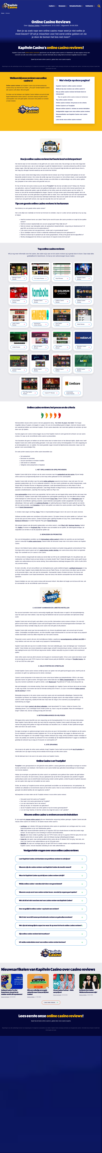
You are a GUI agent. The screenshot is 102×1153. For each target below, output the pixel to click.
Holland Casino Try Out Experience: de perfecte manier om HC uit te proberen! (11, 992)
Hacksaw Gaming (74, 525)
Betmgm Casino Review (16, 278)
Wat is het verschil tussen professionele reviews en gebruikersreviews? (45, 917)
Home (2, 13)
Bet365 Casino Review (81, 370)
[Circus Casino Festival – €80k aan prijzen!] (64, 981)
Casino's (52, 6)
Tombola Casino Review (38, 301)
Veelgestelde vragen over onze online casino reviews (73, 111)
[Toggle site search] (99, 6)
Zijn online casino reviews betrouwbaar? (34, 934)
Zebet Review (80, 324)
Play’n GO (64, 525)
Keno (38, 512)
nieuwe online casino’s (33, 819)
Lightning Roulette (42, 503)
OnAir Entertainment (26, 507)
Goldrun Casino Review (60, 301)
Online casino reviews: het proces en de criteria (71, 103)
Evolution (36, 505)
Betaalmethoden (75, 6)
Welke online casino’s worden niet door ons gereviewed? (40, 884)
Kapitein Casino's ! (69, 86)
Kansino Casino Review (81, 278)
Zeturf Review (59, 278)
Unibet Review (16, 347)
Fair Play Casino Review (27, 392)
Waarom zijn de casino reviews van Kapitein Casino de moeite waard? (45, 867)
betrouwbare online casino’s (50, 539)
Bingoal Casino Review (60, 370)
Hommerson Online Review (38, 324)
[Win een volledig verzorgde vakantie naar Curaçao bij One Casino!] (38, 981)
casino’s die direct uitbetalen (38, 706)
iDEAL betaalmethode (67, 679)
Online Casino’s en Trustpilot (65, 105)
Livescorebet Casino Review (70, 392)
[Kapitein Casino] (9, 6)
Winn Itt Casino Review (38, 347)
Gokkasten (89, 6)
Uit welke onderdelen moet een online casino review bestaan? (42, 942)
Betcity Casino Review (38, 370)
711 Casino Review (39, 278)
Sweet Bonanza (52, 520)
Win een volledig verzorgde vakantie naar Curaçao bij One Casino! (38, 992)
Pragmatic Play (36, 527)
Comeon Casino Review (16, 370)
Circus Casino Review (16, 301)
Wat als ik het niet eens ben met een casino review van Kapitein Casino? (45, 900)
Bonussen (62, 6)
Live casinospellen (21, 494)
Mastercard (52, 682)
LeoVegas (24, 826)
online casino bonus (34, 541)
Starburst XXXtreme (21, 520)
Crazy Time (53, 498)
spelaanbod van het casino (66, 474)
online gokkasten (48, 481)
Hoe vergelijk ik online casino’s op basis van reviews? (39, 909)
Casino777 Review (50, 393)
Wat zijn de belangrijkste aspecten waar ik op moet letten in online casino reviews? (50, 925)
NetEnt (20, 527)
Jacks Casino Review (15, 324)
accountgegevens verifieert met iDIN (72, 639)
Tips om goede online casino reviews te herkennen (73, 97)
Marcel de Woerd (5, 997)
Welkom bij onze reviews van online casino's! (70, 89)
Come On (24, 839)
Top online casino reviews (64, 100)
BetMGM (23, 843)
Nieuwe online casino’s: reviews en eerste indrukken (73, 108)
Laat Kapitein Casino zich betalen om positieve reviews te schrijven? (44, 859)
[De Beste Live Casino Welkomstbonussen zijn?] (90, 981)
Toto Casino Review (59, 347)
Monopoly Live (77, 498)
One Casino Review (59, 324)
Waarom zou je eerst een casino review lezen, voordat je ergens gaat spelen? (48, 892)
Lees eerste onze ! (69, 119)
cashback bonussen (75, 568)
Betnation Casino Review (81, 347)
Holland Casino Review (81, 301)
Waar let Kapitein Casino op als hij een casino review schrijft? (42, 875)
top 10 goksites (77, 749)
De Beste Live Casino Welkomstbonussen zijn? (88, 991)
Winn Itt (23, 835)
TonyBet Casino (78, 659)
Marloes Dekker (34, 25)
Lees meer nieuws (49, 1002)
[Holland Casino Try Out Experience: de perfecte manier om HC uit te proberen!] (12, 981)
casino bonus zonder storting (49, 550)
